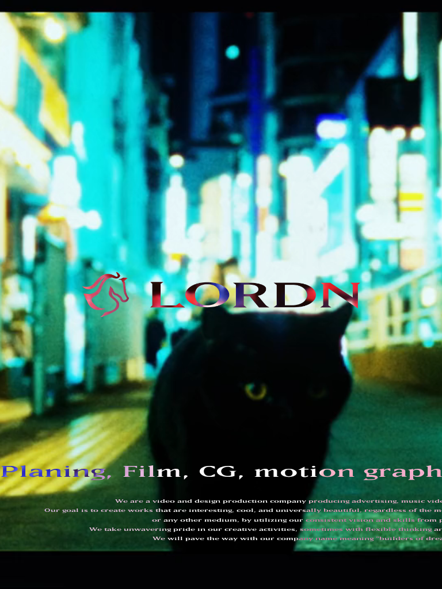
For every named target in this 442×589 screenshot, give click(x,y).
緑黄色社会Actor (391, 60)
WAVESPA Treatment (235, 129)
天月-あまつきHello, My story (333, 98)
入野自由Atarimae (275, 47)
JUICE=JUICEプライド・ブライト (348, 35)
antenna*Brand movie (169, 129)
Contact (66, 350)
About (59, 320)
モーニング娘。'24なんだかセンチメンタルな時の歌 (302, 28)
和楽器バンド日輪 (269, 66)
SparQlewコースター (340, 22)
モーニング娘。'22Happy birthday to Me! (335, 41)
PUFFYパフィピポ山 (357, 104)
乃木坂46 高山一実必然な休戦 (169, 123)
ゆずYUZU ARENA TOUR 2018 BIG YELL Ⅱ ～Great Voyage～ (222, 168)
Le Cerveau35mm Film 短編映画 (180, 142)
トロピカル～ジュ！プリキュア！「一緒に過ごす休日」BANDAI (204, 104)
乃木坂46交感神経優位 (343, 9)
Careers (66, 378)
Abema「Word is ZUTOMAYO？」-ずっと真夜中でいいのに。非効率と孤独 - (226, 9)
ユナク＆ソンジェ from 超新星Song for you (372, 92)
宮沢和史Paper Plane (335, 79)
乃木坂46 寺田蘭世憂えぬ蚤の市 (240, 123)
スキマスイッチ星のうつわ (303, 104)
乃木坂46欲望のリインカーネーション (308, 130)
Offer (59, 364)
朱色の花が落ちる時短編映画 (257, 142)
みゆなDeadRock (228, 47)
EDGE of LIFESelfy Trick (216, 97)
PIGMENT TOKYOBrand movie (389, 122)
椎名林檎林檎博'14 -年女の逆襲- (349, 168)
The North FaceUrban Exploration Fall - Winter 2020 (223, 72)
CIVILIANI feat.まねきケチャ (176, 92)
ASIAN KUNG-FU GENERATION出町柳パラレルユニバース (205, 41)
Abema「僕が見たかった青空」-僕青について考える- (253, 22)
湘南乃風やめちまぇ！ (231, 79)
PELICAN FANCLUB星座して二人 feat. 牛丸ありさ (200, 54)
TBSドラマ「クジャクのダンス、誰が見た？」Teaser (196, 16)
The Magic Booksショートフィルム (335, 142)
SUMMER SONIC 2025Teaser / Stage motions (361, 2)
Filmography (80, 335)
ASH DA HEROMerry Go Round (345, 46)
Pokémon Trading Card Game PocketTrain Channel (336, 15)
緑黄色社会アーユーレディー (296, 54)
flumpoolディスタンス (357, 54)
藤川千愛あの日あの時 (389, 79)
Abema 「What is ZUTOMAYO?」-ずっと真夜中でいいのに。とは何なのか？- (331, 149)
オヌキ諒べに (150, 85)
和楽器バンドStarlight (166, 60)
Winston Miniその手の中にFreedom (266, 92)
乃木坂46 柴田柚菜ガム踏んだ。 (335, 117)
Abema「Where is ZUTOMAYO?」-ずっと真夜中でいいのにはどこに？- (221, 35)
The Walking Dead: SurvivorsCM (186, 148)
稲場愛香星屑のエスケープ (164, 22)
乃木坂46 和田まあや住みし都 (311, 123)
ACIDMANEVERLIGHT (164, 110)
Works (59, 291)
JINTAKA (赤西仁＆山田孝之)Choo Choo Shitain (260, 111)
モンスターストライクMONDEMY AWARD (358, 73)
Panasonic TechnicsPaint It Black (192, 65)
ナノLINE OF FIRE (193, 85)
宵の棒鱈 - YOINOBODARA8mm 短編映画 (186, 136)
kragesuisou (388, 21)
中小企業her (274, 98)
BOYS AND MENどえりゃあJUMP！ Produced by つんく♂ (294, 85)
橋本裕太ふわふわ (155, 98)
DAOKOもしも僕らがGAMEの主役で (367, 111)
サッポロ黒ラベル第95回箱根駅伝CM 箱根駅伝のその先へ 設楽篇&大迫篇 (216, 117)
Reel (55, 305)
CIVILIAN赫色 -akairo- (170, 47)
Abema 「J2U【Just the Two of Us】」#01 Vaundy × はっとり (224, 155)
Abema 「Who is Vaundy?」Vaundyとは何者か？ (200, 161)
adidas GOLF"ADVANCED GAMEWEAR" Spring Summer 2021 (283, 59)
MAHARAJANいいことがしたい (170, 79)
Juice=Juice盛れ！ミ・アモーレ (250, 3)
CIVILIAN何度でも (280, 79)
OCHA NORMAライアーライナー (172, 3)
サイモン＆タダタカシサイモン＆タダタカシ (381, 136)
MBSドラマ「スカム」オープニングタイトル (285, 136)
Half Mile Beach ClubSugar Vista (190, 27)
